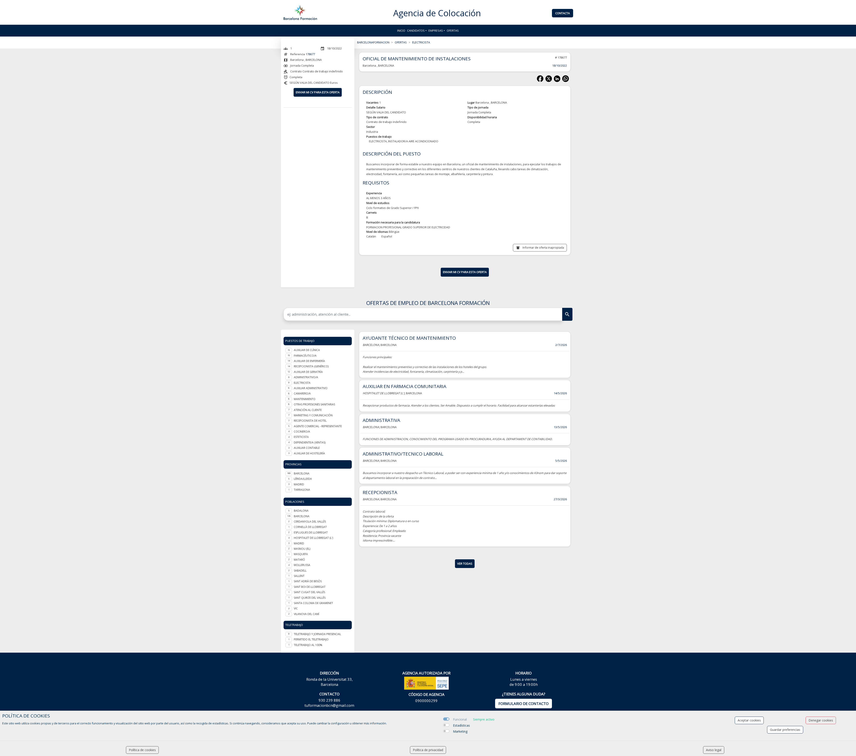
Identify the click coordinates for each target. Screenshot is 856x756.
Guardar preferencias (785, 729)
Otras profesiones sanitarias (314, 404)
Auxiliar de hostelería (309, 453)
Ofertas (453, 31)
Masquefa (301, 554)
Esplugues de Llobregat (311, 532)
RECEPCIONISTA (380, 492)
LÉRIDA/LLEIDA (303, 479)
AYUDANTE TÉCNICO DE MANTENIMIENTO (409, 338)
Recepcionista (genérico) (311, 366)
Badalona (301, 511)
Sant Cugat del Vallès (309, 592)
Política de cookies (142, 750)
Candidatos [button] (416, 31)
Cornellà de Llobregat (310, 527)
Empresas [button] (435, 31)
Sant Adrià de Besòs (308, 581)
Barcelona (301, 516)
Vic (296, 608)
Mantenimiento (304, 399)
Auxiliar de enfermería (309, 361)
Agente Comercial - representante (318, 426)
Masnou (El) (302, 549)
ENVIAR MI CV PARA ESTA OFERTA (318, 92)
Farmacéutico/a (305, 356)
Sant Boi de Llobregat (309, 587)
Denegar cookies (821, 720)
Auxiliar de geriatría (308, 372)
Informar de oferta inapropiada (543, 247)
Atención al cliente (308, 410)
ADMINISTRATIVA (381, 420)
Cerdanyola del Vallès (310, 521)
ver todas (464, 564)
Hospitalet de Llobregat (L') (313, 538)
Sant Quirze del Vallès (309, 598)
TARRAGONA (302, 490)
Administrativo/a (306, 377)
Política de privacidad (428, 750)
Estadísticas (461, 725)
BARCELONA (301, 473)
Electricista (302, 383)
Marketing (460, 731)
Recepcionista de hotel (310, 421)
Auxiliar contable (307, 448)
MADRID (299, 484)
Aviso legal (713, 750)
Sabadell (300, 570)
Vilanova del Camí (306, 614)
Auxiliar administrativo (310, 388)
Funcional (460, 719)
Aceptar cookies (749, 720)
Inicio (401, 31)
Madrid (299, 543)
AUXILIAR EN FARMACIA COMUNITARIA (404, 386)
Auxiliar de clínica (307, 350)
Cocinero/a (302, 431)
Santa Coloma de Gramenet (313, 603)
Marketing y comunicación (313, 415)
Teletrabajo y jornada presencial (317, 634)
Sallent (299, 576)
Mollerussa (302, 565)
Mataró (299, 560)
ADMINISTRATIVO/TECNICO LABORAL (403, 454)
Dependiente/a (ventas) (309, 442)
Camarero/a (302, 393)
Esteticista (301, 437)
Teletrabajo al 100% (308, 645)
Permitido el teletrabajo (311, 639)
